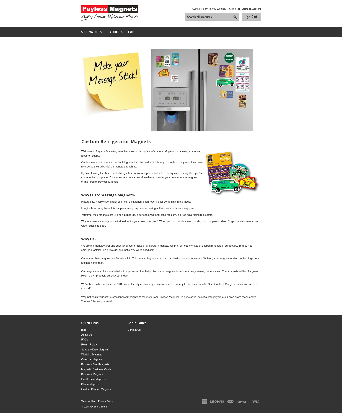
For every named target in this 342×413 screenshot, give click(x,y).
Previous (89, 86)
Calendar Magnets (92, 359)
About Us (86, 334)
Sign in (232, 8)
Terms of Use (88, 401)
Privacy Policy (105, 401)
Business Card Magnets (95, 364)
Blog (83, 329)
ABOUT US (116, 32)
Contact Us (134, 329)
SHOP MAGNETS (91, 32)
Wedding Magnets (91, 354)
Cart (254, 17)
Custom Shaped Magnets (96, 389)
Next (253, 86)
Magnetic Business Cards (96, 369)
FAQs (131, 32)
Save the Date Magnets (95, 349)
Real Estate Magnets (93, 379)
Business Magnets (92, 374)
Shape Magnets (90, 384)
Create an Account (251, 8)
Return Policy (89, 344)
